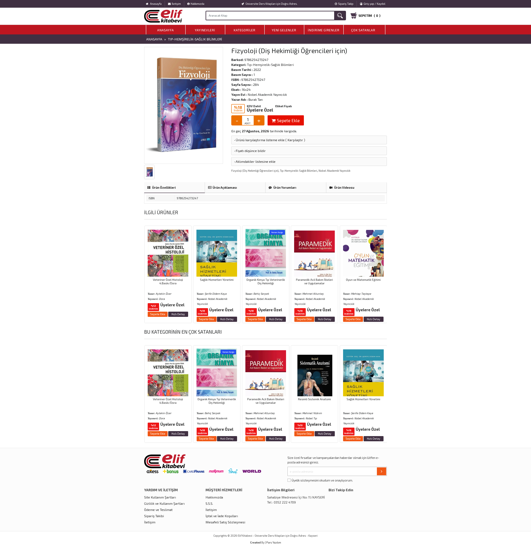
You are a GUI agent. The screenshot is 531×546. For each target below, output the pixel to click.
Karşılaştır (295, 140)
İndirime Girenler (323, 30)
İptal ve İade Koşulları (222, 516)
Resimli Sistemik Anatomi (363, 279)
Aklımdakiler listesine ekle (254, 161)
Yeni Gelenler (284, 30)
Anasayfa (165, 30)
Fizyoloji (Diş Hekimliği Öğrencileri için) (255, 170)
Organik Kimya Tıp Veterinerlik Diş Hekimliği (216, 281)
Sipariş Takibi (154, 516)
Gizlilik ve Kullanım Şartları (164, 503)
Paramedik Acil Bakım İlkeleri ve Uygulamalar (265, 281)
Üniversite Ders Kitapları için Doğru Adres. (271, 3)
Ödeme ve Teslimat (158, 510)
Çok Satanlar (363, 30)
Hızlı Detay (178, 319)
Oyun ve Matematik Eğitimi (314, 279)
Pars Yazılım (273, 542)
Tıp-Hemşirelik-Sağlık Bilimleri (195, 39)
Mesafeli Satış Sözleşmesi (225, 522)
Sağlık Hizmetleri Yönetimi (168, 279)
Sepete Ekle (288, 120)
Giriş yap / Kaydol (374, 3)
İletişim (176, 3)
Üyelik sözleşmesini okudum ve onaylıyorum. (322, 480)
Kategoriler (244, 30)
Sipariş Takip (345, 3)
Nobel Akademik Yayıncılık (334, 170)
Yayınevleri (205, 30)
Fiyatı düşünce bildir (250, 151)
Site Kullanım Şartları (160, 497)
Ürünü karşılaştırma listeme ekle (259, 140)
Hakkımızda (197, 3)
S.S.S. (209, 503)
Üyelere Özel (260, 109)
